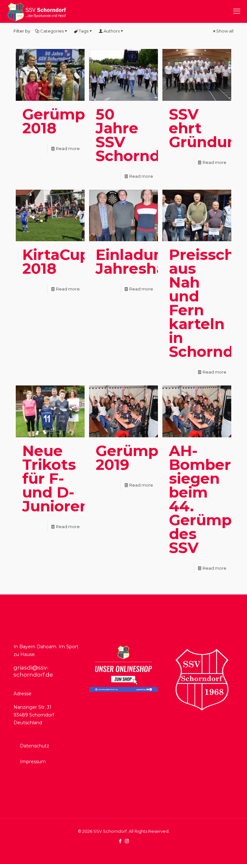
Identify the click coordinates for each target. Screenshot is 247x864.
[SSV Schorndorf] (36, 11)
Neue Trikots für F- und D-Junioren (56, 478)
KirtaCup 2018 (56, 261)
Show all (224, 30)
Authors (112, 30)
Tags (83, 30)
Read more (68, 148)
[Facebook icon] (120, 841)
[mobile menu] (236, 11)
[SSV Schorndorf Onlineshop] (123, 690)
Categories (52, 30)
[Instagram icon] (126, 841)
